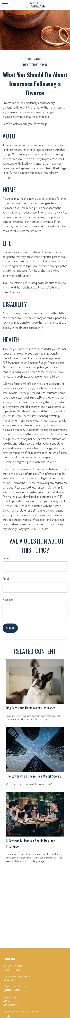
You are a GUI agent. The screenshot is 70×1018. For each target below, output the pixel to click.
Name (6, 558)
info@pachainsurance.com (15, 986)
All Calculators (9, 1004)
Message (8, 599)
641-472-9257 (16, 966)
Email (6, 579)
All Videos (7, 1000)
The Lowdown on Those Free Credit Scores (33, 776)
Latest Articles (9, 997)
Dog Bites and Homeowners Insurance (30, 707)
